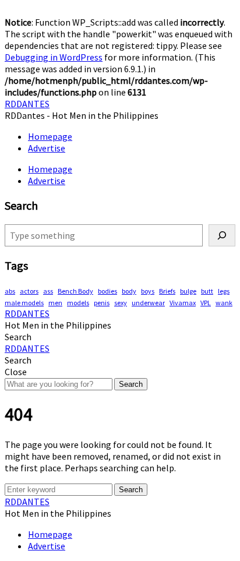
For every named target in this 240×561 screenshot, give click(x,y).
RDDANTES (27, 104)
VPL (205, 302)
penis (102, 302)
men (55, 302)
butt (207, 291)
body (129, 291)
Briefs (167, 291)
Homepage (50, 136)
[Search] (222, 235)
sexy (120, 302)
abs (10, 291)
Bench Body (75, 291)
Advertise (46, 148)
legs (224, 291)
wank (224, 302)
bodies (107, 291)
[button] (18, 337)
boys (147, 291)
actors (29, 291)
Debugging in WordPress (54, 57)
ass (48, 291)
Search (131, 384)
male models (24, 302)
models (78, 302)
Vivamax (183, 302)
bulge (188, 291)
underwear (148, 302)
